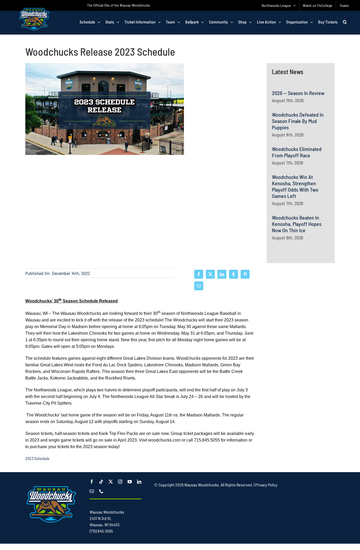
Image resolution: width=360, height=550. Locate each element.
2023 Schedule (37, 458)
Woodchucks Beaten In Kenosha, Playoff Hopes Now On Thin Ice (297, 223)
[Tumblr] (233, 274)
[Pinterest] (245, 274)
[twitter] (111, 482)
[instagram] (120, 482)
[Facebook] (199, 274)
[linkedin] (139, 482)
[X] (210, 274)
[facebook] (92, 482)
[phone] (101, 491)
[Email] (199, 286)
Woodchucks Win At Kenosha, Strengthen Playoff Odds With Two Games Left (295, 186)
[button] (345, 22)
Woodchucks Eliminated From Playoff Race (297, 152)
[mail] (92, 491)
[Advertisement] (300, 330)
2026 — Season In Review (298, 93)
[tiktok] (101, 482)
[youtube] (130, 482)
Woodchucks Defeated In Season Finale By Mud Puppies (298, 120)
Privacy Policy (266, 484)
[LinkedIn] (222, 274)
